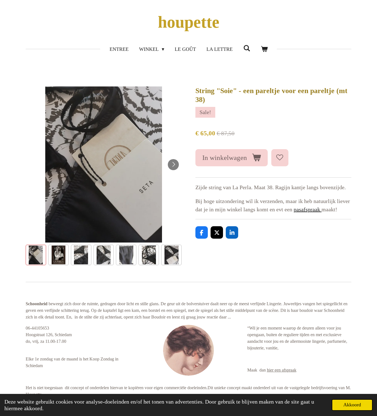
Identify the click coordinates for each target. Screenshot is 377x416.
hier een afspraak (281, 370)
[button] (36, 255)
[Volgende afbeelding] (173, 164)
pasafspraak (308, 209)
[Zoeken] (246, 48)
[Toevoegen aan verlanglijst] (280, 158)
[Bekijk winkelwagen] (264, 49)
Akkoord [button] (352, 404)
